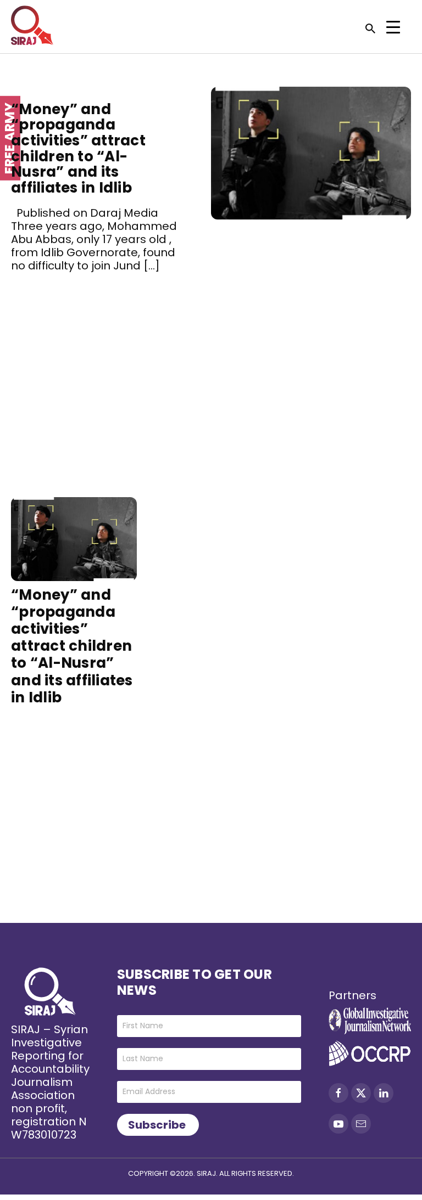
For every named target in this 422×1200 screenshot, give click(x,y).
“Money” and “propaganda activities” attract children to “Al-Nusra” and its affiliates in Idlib (78, 148)
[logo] (32, 25)
